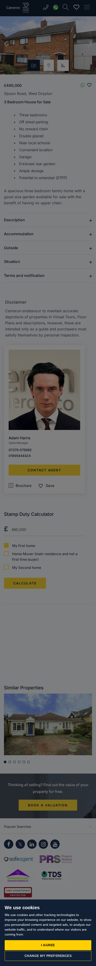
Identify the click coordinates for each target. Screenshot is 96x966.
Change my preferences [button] (48, 956)
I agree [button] (48, 945)
